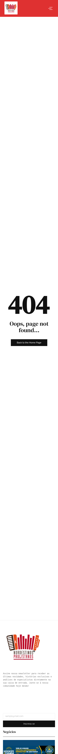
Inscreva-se (29, 724)
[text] (29, 679)
